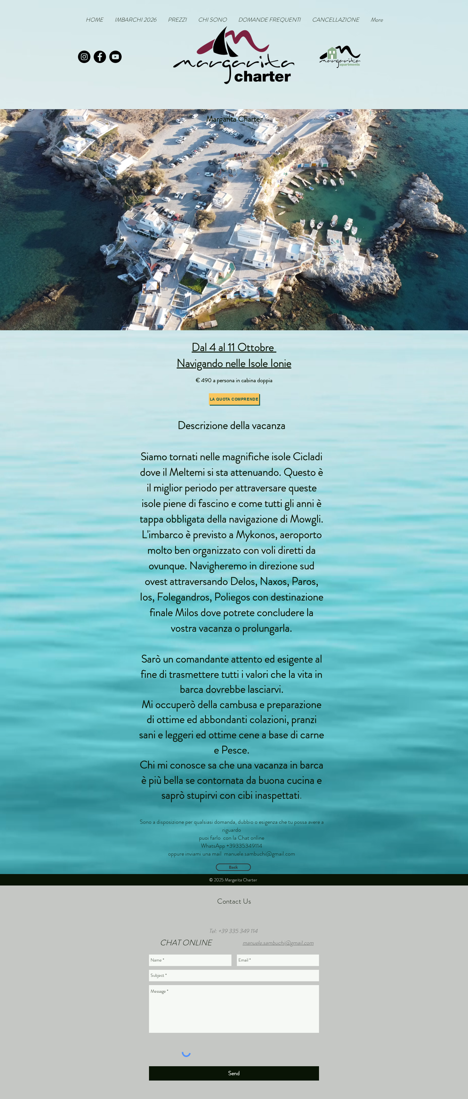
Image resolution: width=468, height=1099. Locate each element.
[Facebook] (100, 57)
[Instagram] (84, 57)
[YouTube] (115, 57)
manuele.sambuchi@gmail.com (259, 854)
